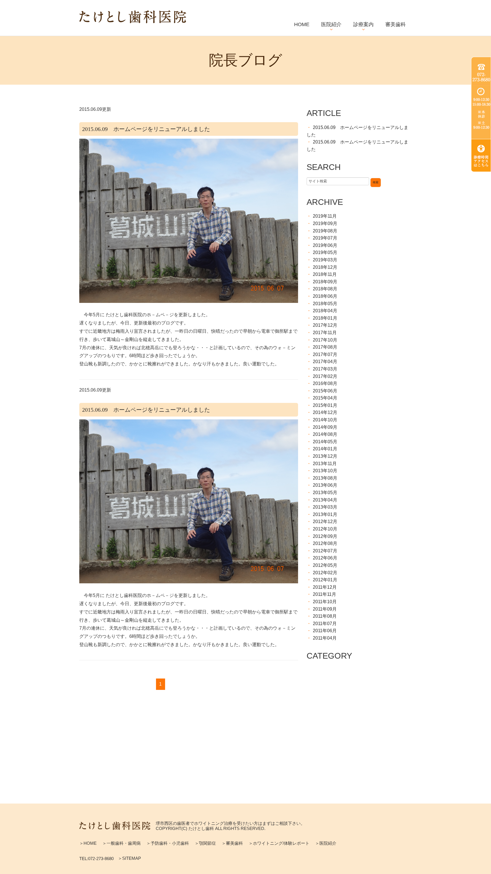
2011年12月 (325, 587)
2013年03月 (325, 507)
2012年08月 (325, 543)
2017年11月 (325, 332)
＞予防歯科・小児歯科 (167, 843)
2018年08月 (325, 288)
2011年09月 (325, 609)
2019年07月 (325, 238)
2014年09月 (325, 427)
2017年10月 (325, 340)
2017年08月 (325, 347)
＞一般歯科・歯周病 (121, 843)
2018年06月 (325, 296)
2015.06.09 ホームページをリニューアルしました (146, 129)
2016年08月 (325, 383)
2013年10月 (325, 470)
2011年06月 (325, 630)
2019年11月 (325, 216)
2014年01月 (325, 448)
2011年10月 (325, 601)
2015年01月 (325, 405)
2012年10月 (325, 529)
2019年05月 (325, 252)
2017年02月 (325, 376)
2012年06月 (325, 557)
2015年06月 (325, 390)
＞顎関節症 (205, 843)
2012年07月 (325, 550)
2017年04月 (325, 361)
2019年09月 (325, 223)
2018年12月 (325, 267)
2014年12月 (325, 412)
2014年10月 (325, 419)
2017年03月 (325, 369)
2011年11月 (324, 594)
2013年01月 (325, 514)
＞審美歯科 (232, 843)
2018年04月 (325, 310)
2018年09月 (325, 281)
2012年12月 (325, 521)
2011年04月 (325, 638)
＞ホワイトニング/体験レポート (279, 843)
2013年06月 (325, 485)
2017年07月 (325, 354)
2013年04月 (325, 500)
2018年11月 (325, 274)
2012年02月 (325, 572)
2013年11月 (325, 463)
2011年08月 (325, 616)
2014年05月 (325, 441)
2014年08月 (325, 434)
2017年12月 (325, 325)
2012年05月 (325, 565)
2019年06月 (325, 245)
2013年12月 (325, 456)
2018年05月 (325, 303)
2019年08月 (325, 230)
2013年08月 (325, 478)
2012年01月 (325, 579)
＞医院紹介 (325, 843)
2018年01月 (325, 318)
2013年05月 (325, 492)
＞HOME (88, 843)
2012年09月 (325, 536)
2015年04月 (325, 398)
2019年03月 (325, 259)
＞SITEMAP (129, 858)
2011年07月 (325, 623)
